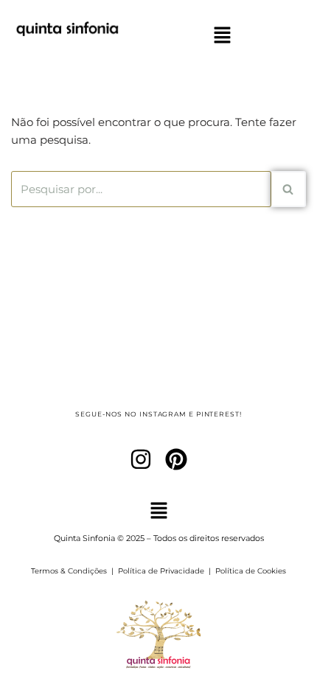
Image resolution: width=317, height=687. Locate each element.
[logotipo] (67, 45)
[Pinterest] (176, 459)
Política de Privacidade (161, 571)
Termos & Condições (69, 571)
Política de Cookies (250, 571)
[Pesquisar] (288, 189)
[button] (222, 36)
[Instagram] (140, 459)
